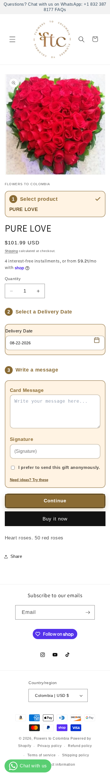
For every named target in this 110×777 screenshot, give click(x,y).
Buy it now (55, 518)
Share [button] (16, 556)
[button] (12, 39)
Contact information (58, 765)
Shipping (11, 251)
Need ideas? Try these (29, 480)
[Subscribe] (87, 612)
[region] (55, 7)
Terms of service (41, 755)
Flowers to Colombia (52, 738)
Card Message (27, 390)
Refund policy (80, 746)
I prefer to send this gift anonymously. (59, 467)
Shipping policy (75, 755)
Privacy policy (50, 746)
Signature (21, 439)
